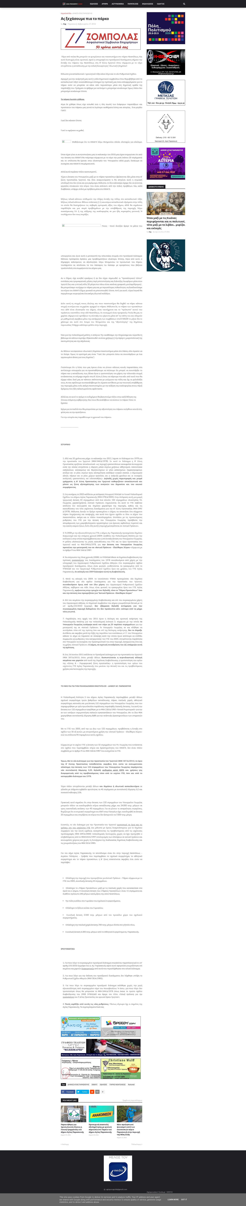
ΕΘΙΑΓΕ (94, 1084)
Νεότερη (65, 1144)
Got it (184, 1200)
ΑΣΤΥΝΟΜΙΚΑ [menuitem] (118, 4)
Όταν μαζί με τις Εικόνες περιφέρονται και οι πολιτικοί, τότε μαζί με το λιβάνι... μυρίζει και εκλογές (166, 223)
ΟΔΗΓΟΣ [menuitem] (160, 4)
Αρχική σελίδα (66, 13)
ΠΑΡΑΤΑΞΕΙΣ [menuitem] (133, 4)
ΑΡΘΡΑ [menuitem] (105, 4)
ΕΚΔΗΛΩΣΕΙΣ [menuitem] (147, 4)
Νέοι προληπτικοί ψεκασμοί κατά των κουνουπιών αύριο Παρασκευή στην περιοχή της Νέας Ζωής (128, 1129)
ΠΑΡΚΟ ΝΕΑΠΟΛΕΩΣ (117, 1084)
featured (131, 1084)
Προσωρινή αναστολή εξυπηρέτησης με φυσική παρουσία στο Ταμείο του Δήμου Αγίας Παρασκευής (100, 1128)
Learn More (173, 1200)
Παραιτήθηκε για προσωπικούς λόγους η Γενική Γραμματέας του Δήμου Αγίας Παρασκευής (72, 1128)
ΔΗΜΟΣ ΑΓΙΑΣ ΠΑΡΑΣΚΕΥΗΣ (82, 13)
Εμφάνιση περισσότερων (132, 1100)
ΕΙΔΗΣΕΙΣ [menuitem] (94, 4)
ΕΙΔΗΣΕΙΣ (103, 1084)
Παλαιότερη (136, 1144)
